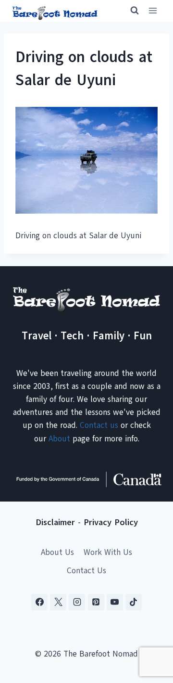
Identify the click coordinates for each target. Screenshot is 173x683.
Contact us (99, 425)
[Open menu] (152, 10)
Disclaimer (55, 522)
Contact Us (86, 570)
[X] (58, 602)
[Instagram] (77, 602)
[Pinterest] (96, 602)
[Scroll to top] (149, 628)
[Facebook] (39, 602)
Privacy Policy (111, 522)
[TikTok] (133, 602)
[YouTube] (115, 602)
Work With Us (108, 552)
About (59, 438)
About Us (57, 552)
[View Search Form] (130, 10)
